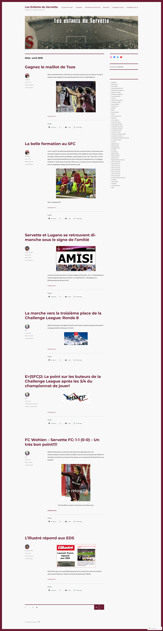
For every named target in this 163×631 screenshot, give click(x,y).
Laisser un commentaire (31, 406)
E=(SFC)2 (27, 403)
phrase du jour (114, 157)
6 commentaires (29, 87)
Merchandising (115, 146)
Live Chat (113, 142)
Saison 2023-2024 (115, 169)
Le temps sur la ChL (116, 132)
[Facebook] (114, 57)
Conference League (116, 102)
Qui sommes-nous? (67, 7)
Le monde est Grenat (116, 130)
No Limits (120, 67)
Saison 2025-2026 (115, 173)
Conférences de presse (117, 100)
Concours (113, 98)
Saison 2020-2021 (115, 163)
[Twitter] (118, 57)
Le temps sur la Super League (118, 134)
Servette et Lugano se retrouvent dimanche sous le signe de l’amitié (60, 237)
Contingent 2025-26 (118, 7)
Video (112, 187)
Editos (112, 110)
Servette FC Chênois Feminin (118, 177)
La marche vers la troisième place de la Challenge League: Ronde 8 (63, 315)
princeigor (27, 79)
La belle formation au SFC (50, 143)
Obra (26, 330)
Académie (113, 82)
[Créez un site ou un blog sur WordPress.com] (39, 622)
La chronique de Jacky (116, 124)
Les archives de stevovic (117, 136)
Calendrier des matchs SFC (92, 7)
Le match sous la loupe (117, 128)
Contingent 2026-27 (132, 7)
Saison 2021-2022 (115, 165)
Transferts (113, 183)
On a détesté (114, 152)
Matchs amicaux (115, 144)
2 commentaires (29, 164)
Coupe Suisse (114, 106)
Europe (113, 114)
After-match (114, 84)
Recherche (106, 7)
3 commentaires (29, 558)
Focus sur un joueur (116, 116)
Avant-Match (28, 257)
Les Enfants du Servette (41, 7)
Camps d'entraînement (117, 88)
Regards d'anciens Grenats (117, 159)
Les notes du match (116, 140)
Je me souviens (115, 120)
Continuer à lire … (52, 116)
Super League (114, 181)
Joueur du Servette (116, 122)
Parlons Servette (29, 85)
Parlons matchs (28, 462)
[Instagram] (111, 57)
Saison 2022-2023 (115, 167)
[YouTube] (121, 57)
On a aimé (113, 150)
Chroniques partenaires (117, 94)
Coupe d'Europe (115, 104)
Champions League (116, 92)
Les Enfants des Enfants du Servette (120, 138)
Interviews (114, 118)
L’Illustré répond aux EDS (49, 538)
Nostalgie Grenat (115, 148)
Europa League (115, 112)
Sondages (113, 179)
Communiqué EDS (115, 96)
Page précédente (96, 607)
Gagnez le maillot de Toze (50, 67)
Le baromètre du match (117, 126)
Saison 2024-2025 (115, 171)
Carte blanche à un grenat (117, 90)
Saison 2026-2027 (115, 175)
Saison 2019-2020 (115, 161)
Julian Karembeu (29, 252)
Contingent (78, 7)
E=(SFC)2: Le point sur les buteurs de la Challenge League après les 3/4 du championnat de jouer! (63, 381)
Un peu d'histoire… (116, 185)
